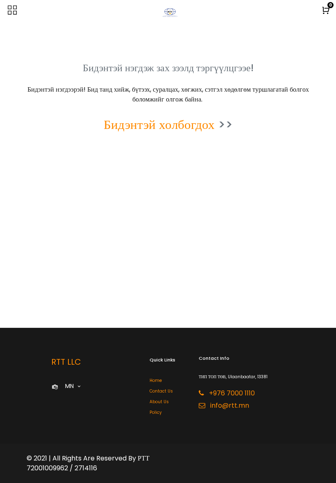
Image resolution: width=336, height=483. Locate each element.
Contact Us (161, 391)
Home (156, 380)
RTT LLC (66, 362)
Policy (156, 412)
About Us (159, 402)
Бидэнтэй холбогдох (159, 124)
